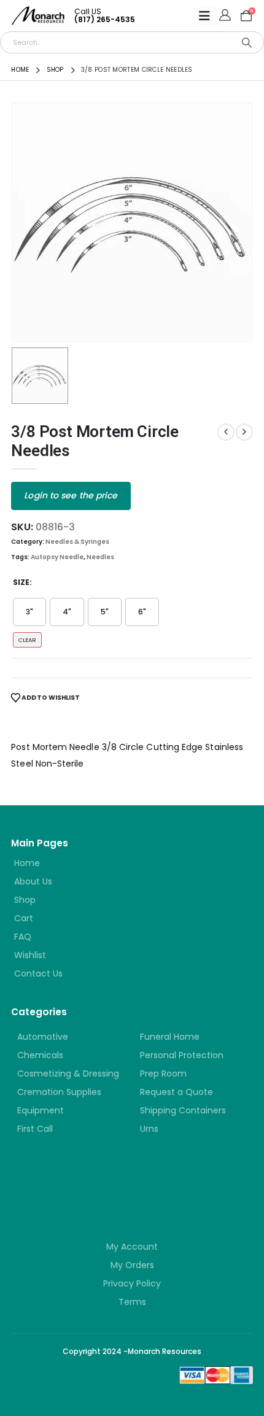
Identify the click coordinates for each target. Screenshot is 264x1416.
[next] (244, 432)
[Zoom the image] (84, 1181)
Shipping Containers (183, 1110)
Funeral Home (170, 1037)
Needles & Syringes (77, 541)
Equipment (40, 1110)
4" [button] (67, 611)
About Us (33, 881)
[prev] (226, 432)
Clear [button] (27, 640)
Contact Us (38, 973)
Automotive (42, 1037)
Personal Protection (181, 1055)
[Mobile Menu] (208, 16)
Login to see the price (70, 495)
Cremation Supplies (59, 1092)
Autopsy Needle (57, 557)
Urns (149, 1129)
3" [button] (29, 611)
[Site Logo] (38, 15)
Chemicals (40, 1055)
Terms (132, 1302)
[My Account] (225, 16)
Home (27, 863)
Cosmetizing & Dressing (68, 1073)
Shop (25, 900)
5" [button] (105, 611)
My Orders (132, 1265)
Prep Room (163, 1073)
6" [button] (142, 611)
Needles (100, 557)
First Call (35, 1129)
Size (21, 582)
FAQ (22, 936)
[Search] (246, 42)
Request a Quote (176, 1092)
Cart (23, 918)
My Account (132, 1246)
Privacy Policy (132, 1283)
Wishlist (30, 955)
